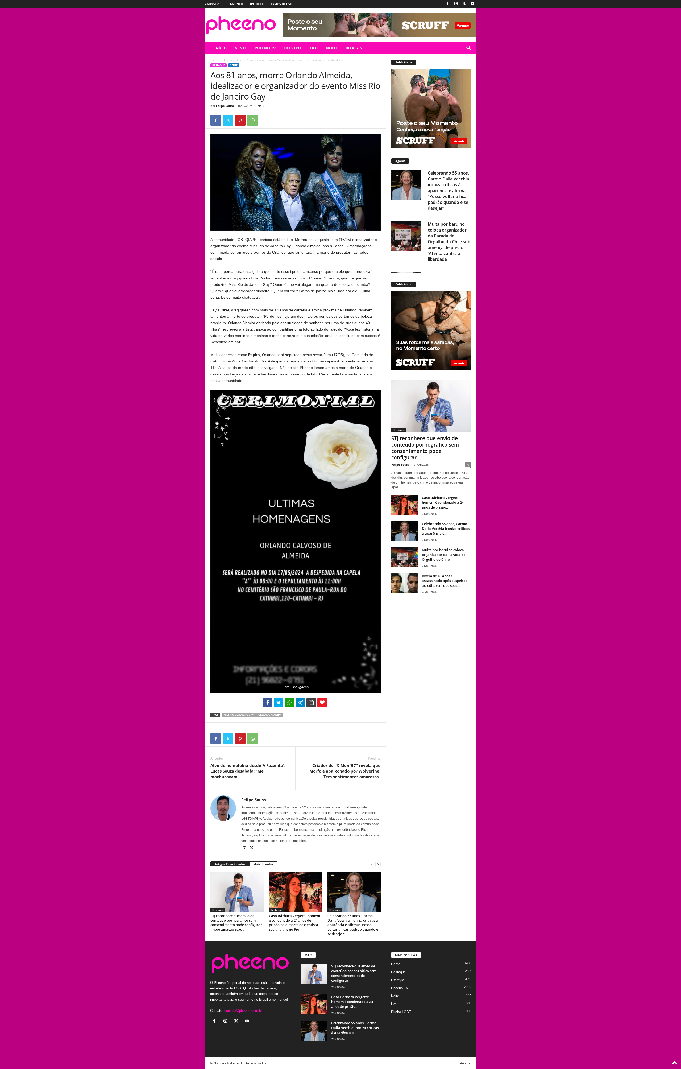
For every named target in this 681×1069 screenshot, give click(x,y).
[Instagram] (456, 4)
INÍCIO (220, 48)
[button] (468, 48)
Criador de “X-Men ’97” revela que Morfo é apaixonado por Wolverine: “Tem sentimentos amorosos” (344, 771)
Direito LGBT (401, 1012)
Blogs (352, 48)
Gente (234, 65)
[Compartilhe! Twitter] (278, 702)
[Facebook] (448, 4)
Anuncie (236, 4)
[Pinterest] (240, 120)
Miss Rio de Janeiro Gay (239, 714)
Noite (395, 996)
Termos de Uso (280, 4)
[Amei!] (322, 702)
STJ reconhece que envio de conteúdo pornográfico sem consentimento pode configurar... (425, 448)
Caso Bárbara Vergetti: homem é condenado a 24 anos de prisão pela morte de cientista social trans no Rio (294, 922)
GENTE (241, 48)
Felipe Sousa (225, 106)
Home (214, 60)
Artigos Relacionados (230, 864)
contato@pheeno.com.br (243, 1011)
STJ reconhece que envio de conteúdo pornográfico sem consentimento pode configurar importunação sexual (236, 922)
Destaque (229, 60)
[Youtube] (472, 4)
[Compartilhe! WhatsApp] (289, 702)
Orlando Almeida (269, 714)
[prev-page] (371, 864)
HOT (314, 48)
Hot (393, 1004)
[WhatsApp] (252, 120)
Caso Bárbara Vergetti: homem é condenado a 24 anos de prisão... (443, 502)
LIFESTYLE (293, 48)
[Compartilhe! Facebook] (267, 702)
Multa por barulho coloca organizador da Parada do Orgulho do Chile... (444, 554)
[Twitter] (464, 4)
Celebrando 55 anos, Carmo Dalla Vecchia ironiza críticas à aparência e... (446, 528)
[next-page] (378, 864)
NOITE (332, 48)
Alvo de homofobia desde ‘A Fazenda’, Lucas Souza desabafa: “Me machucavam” (247, 771)
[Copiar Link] (311, 702)
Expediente (256, 4)
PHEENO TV (265, 48)
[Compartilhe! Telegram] (300, 702)
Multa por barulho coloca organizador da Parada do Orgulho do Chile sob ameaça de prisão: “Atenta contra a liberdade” (449, 241)
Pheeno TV (399, 988)
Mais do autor (263, 864)
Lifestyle (397, 980)
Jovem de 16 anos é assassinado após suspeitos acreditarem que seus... (444, 580)
